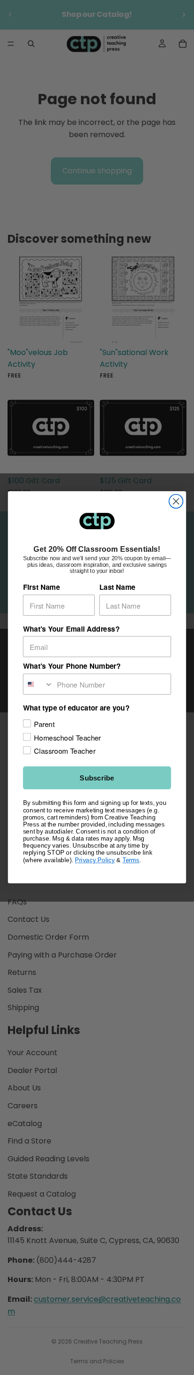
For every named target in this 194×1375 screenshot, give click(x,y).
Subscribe (97, 778)
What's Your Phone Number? (72, 666)
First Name (41, 587)
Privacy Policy (95, 860)
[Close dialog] (176, 501)
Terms (130, 860)
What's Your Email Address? (71, 629)
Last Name (117, 587)
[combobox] (38, 684)
